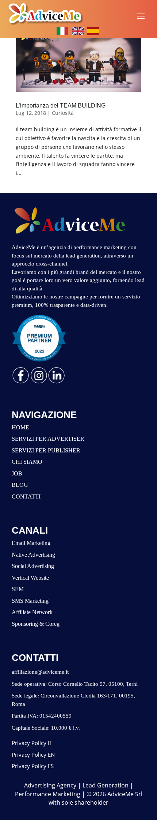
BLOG (20, 485)
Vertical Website (30, 578)
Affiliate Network (32, 612)
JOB (17, 473)
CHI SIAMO (27, 462)
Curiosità (63, 112)
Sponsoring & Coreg (36, 624)
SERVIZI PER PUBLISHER (46, 450)
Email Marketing (31, 543)
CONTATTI (26, 496)
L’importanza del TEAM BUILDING (61, 105)
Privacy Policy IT (32, 742)
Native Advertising (33, 555)
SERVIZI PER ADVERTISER (48, 439)
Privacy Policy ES (33, 766)
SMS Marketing (30, 601)
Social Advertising (33, 566)
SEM (18, 589)
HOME (20, 427)
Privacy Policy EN (33, 754)
